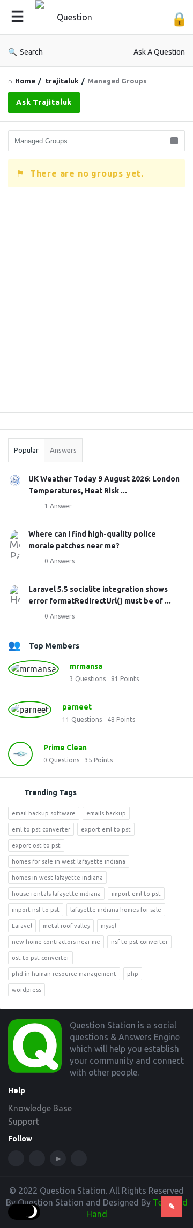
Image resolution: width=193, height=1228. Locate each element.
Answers (63, 450)
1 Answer (58, 505)
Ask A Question (159, 52)
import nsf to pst (36, 909)
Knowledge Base (40, 1108)
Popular (26, 450)
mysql (108, 925)
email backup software (44, 813)
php (132, 974)
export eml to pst (106, 829)
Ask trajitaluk (44, 102)
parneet (77, 707)
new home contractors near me (56, 942)
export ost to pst (36, 845)
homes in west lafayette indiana (57, 877)
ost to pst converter (40, 958)
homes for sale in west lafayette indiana (68, 861)
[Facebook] (16, 1158)
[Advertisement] (96, 307)
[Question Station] (72, 17)
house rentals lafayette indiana (56, 893)
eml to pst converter (41, 829)
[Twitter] (37, 1158)
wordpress (26, 990)
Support (23, 1121)
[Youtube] (58, 1158)
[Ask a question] (171, 1206)
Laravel (22, 925)
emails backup (106, 813)
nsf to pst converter (139, 942)
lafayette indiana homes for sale (115, 909)
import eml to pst (136, 893)
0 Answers (59, 561)
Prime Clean (65, 747)
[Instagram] (79, 1158)
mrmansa (86, 666)
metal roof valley (66, 925)
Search (31, 52)
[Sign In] (179, 19)
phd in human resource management (64, 974)
